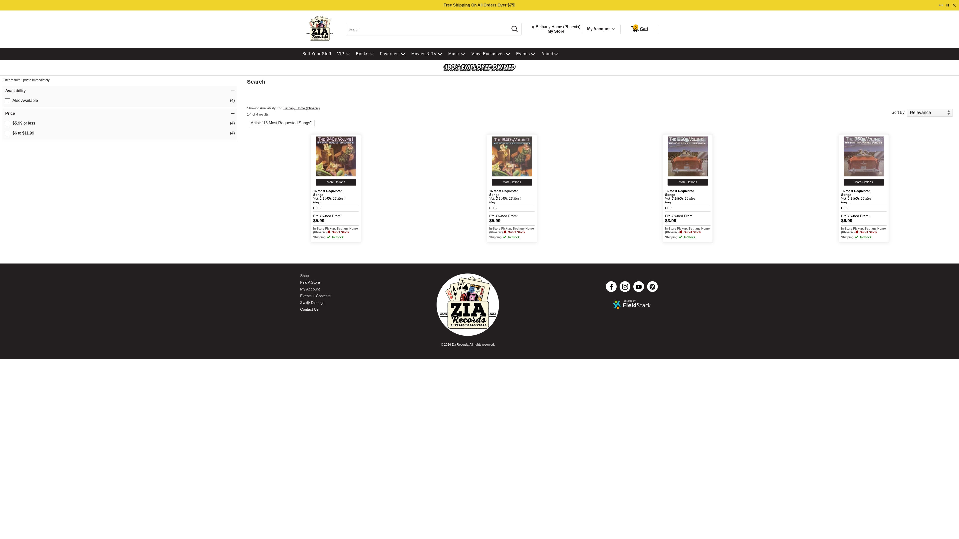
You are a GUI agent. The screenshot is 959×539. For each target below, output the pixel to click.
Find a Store (310, 282)
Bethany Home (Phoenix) (301, 108)
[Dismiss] (954, 5)
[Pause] (948, 5)
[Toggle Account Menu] (614, 29)
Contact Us (309, 309)
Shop (304, 275)
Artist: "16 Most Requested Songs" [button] (281, 123)
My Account (598, 29)
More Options (336, 182)
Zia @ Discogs (312, 302)
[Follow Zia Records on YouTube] (639, 286)
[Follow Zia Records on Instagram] (625, 286)
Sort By (898, 112)
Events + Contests (315, 296)
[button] (119, 91)
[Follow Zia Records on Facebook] (611, 286)
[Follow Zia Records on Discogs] (652, 286)
